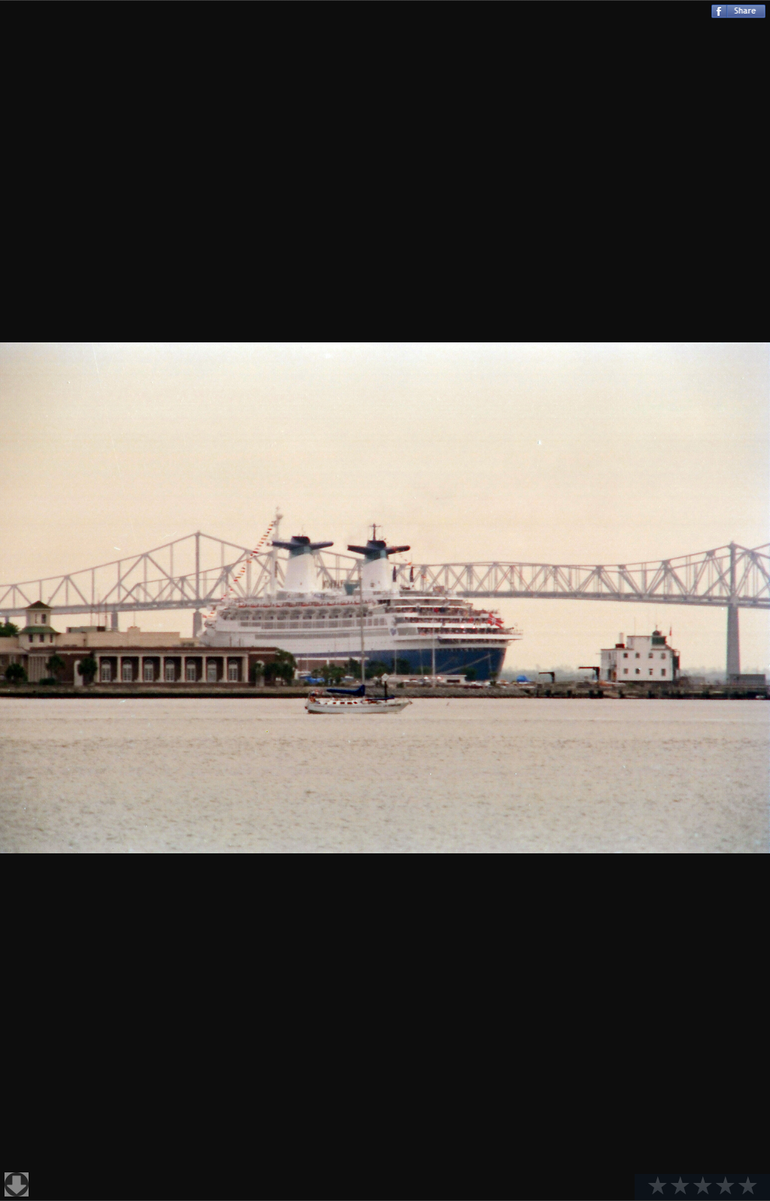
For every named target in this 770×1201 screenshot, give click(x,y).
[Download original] (17, 1184)
